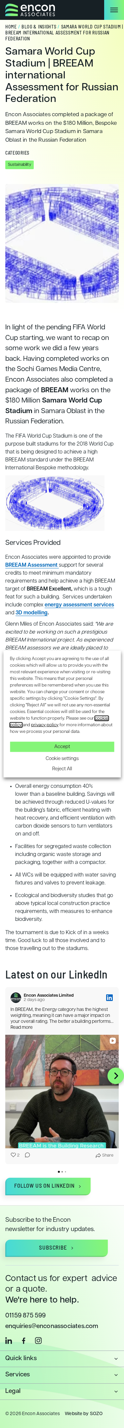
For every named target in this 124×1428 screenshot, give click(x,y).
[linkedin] (8, 1340)
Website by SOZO (84, 1413)
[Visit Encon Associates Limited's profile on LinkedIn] (17, 997)
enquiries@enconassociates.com (52, 1326)
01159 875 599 (25, 1316)
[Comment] (25, 1155)
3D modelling (32, 613)
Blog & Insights (39, 27)
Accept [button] (62, 746)
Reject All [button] (62, 768)
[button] (8, 1076)
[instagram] (38, 1340)
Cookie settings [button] (62, 758)
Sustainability (19, 165)
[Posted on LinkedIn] (109, 998)
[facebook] (23, 1340)
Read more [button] (22, 1027)
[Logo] (30, 10)
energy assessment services (79, 605)
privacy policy (45, 725)
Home (11, 27)
